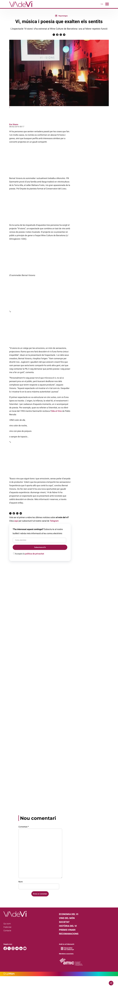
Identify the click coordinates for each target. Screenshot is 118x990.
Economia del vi (68, 914)
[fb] (5, 949)
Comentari (23, 827)
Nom (20, 882)
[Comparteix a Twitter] (54, 35)
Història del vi (68, 926)
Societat (64, 922)
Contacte (7, 930)
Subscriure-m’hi (40, 547)
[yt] (25, 949)
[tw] (9, 949)
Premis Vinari (67, 929)
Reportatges (63, 16)
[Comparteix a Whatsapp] (61, 35)
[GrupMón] (59, 974)
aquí (16, 521)
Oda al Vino (56, 411)
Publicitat (7, 927)
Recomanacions (68, 933)
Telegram (54, 521)
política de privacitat (34, 553)
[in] (21, 949)
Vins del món (67, 918)
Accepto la (29, 553)
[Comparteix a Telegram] (64, 35)
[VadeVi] (16, 7)
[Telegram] (17, 949)
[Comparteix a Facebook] (57, 35)
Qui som (7, 923)
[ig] (13, 949)
